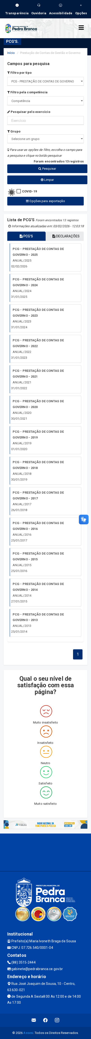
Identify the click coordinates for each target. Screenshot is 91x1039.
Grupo (15, 131)
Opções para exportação (47, 201)
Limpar (48, 180)
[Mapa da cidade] (45, 852)
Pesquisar (48, 168)
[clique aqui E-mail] (34, 1020)
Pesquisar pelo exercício (30, 112)
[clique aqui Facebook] (45, 1020)
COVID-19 (29, 191)
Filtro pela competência (29, 92)
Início (11, 53)
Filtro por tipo (21, 72)
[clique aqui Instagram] (57, 1020)
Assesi (28, 1033)
